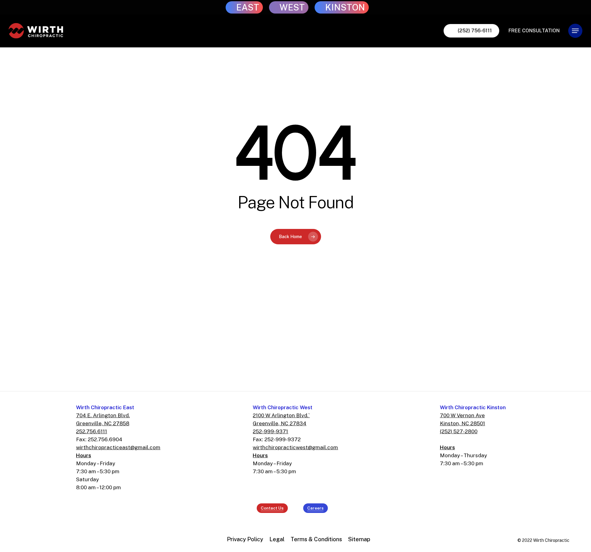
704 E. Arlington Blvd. (103, 415)
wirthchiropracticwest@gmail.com (295, 447)
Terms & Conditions (316, 539)
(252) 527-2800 (458, 431)
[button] (575, 31)
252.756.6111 (91, 431)
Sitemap (359, 539)
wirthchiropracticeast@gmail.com (118, 447)
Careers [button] (315, 508)
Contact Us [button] (272, 508)
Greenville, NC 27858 (102, 423)
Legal (276, 539)
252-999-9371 (270, 431)
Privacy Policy (245, 539)
